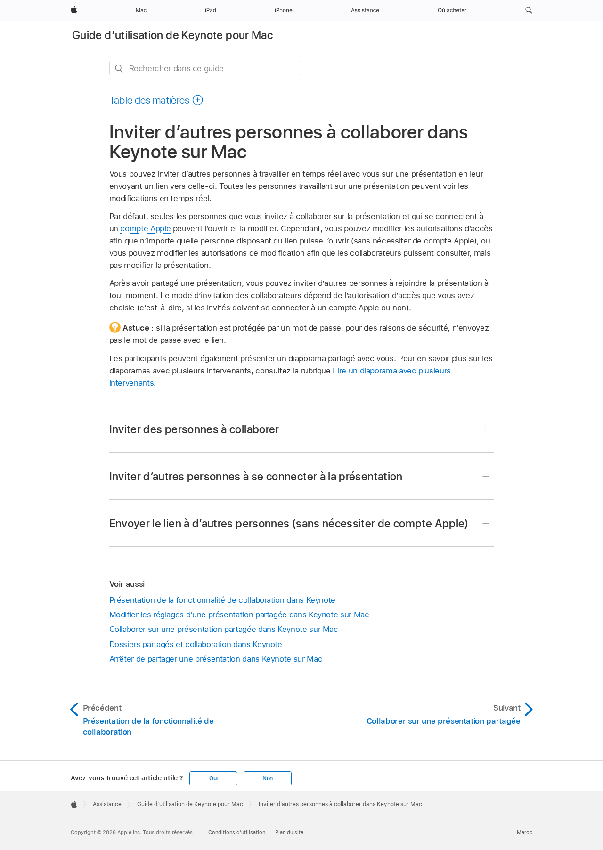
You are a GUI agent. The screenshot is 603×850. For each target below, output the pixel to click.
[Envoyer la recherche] (119, 68)
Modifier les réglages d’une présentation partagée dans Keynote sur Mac (239, 614)
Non (267, 778)
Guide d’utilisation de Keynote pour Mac (172, 35)
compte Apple (145, 228)
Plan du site (289, 832)
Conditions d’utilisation (236, 832)
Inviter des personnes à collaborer (194, 429)
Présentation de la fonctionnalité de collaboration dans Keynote (222, 600)
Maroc (524, 832)
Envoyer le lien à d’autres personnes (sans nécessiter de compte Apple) (289, 523)
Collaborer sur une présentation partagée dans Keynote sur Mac (223, 629)
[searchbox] (205, 68)
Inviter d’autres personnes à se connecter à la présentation (256, 476)
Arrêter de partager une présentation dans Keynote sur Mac (216, 659)
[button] (529, 10)
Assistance (107, 804)
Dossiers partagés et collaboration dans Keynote (195, 644)
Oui (213, 778)
